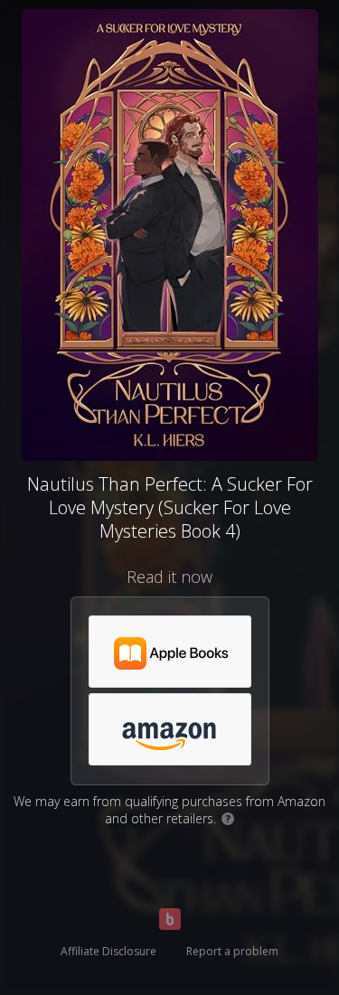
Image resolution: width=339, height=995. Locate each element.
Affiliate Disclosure (108, 951)
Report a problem (232, 951)
